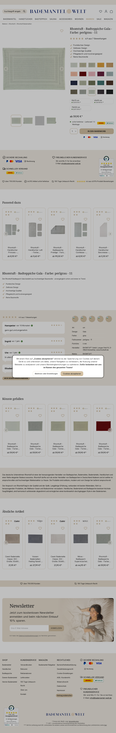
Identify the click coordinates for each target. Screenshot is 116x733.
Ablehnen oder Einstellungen (46, 374)
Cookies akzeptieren (72, 374)
